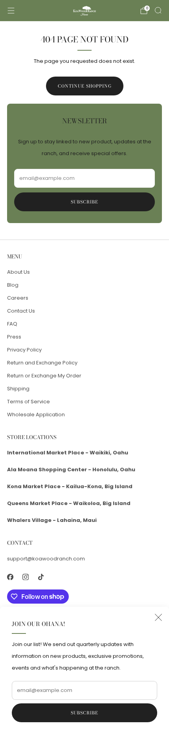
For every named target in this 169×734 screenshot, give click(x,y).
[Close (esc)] (158, 617)
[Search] (158, 10)
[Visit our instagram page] (25, 577)
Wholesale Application (36, 414)
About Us (18, 272)
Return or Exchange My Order (44, 375)
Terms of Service (28, 401)
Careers (17, 298)
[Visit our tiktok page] (40, 577)
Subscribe (84, 713)
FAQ (12, 324)
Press (14, 336)
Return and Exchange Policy (42, 362)
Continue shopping (85, 86)
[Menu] (11, 11)
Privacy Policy (24, 349)
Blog (12, 285)
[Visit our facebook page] (10, 577)
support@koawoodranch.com (46, 558)
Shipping (18, 388)
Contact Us (21, 311)
